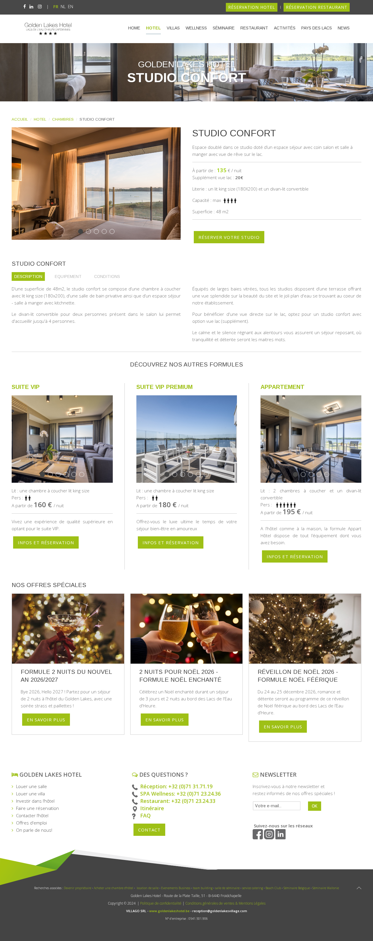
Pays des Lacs (316, 28)
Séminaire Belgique (297, 888)
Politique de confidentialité (160, 903)
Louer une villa (30, 793)
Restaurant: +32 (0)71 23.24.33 (177, 800)
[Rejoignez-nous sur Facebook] (24, 6)
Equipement (68, 276)
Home (134, 28)
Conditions (107, 276)
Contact (149, 830)
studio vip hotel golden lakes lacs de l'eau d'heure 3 (52, 475)
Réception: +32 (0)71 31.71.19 (176, 786)
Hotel (153, 28)
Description (28, 276)
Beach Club (273, 888)
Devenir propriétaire (77, 888)
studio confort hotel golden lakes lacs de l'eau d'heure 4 (98, 232)
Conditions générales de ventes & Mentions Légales (225, 903)
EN (70, 6)
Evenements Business (175, 888)
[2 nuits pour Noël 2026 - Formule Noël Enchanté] (187, 629)
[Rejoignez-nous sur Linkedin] (31, 6)
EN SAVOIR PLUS (46, 720)
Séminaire (224, 28)
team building (203, 888)
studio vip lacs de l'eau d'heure (60, 475)
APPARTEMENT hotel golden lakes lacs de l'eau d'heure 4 (305, 475)
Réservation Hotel (251, 7)
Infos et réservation (46, 542)
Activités (284, 28)
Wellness (196, 28)
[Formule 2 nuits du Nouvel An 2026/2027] (68, 629)
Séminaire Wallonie (325, 888)
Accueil (20, 119)
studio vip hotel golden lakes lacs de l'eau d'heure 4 (200, 475)
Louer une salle (31, 786)
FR (56, 6)
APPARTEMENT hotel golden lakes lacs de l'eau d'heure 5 (313, 475)
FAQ (145, 815)
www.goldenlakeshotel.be (169, 911)
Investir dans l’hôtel (35, 801)
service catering (252, 888)
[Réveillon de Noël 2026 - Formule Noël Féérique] (305, 629)
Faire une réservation (37, 808)
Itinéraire (152, 808)
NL (64, 6)
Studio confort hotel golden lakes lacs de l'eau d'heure (106, 232)
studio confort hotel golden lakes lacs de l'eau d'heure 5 (114, 232)
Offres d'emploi (31, 823)
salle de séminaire (227, 888)
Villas (173, 28)
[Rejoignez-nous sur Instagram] (40, 6)
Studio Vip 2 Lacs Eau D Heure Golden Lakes (208, 475)
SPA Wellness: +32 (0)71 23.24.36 (180, 793)
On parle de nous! (34, 830)
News (344, 28)
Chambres (63, 119)
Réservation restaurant (316, 7)
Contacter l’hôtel (32, 815)
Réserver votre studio (229, 237)
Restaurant (254, 28)
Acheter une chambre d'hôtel (113, 888)
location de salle (148, 888)
